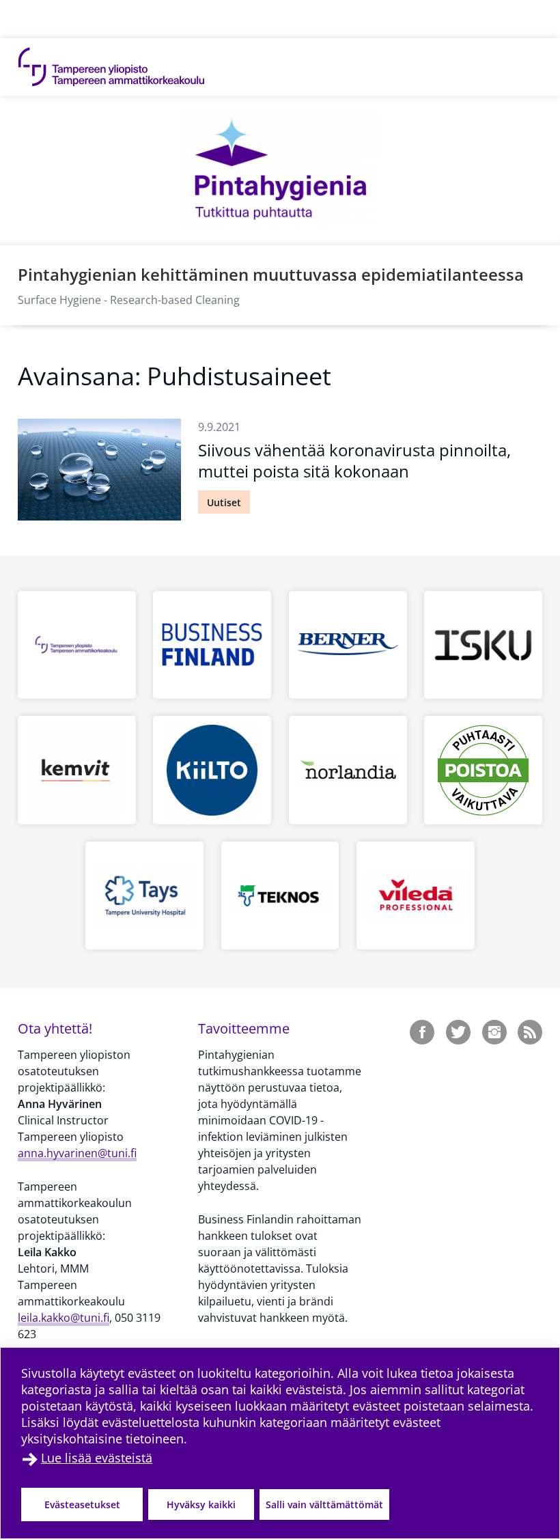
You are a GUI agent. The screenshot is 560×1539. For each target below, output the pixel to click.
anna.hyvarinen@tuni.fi (77, 1153)
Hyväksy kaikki (201, 1504)
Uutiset (224, 502)
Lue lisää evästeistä (96, 1458)
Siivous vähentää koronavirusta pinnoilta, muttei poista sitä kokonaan (354, 460)
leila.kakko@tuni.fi (63, 1317)
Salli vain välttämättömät (324, 1504)
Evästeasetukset (82, 1504)
